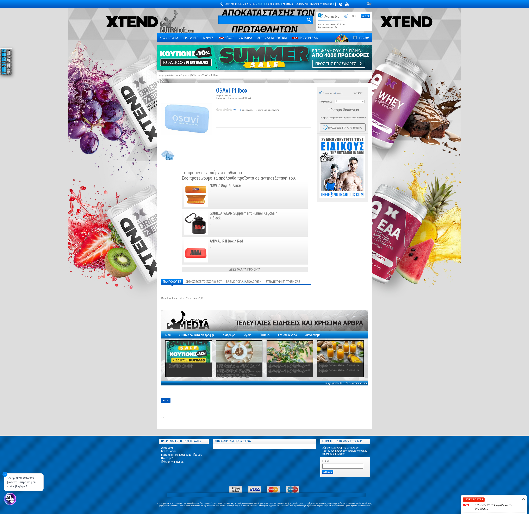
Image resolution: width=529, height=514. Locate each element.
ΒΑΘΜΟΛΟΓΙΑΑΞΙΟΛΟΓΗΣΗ (243, 282)
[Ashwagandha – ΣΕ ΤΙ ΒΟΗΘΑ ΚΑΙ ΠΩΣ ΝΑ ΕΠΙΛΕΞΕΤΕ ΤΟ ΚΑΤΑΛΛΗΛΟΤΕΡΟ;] (290, 352)
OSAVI (227, 95)
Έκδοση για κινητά (172, 462)
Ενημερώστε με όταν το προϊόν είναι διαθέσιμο (343, 117)
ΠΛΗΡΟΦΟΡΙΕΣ (172, 282)
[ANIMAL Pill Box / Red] (196, 250)
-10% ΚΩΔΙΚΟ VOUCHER (180, 365)
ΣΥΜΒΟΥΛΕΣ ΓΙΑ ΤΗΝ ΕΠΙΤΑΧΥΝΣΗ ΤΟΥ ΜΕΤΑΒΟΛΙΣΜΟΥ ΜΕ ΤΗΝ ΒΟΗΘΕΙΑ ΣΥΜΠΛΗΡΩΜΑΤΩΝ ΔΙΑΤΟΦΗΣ (239, 367)
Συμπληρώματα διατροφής (196, 335)
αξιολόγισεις (247, 110)
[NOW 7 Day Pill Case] (196, 195)
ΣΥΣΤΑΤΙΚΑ (245, 38)
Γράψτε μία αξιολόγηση (267, 110)
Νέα (168, 335)
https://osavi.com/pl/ (191, 297)
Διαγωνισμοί (313, 335)
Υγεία (247, 335)
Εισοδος (364, 38)
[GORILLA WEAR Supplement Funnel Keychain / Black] (196, 223)
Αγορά (365, 16)
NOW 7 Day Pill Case (225, 185)
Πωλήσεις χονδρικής (321, 3)
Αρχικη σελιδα (169, 38)
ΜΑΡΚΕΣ (208, 38)
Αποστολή (288, 3)
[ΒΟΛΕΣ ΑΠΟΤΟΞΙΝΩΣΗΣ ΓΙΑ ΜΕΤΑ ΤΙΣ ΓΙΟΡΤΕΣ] (340, 352)
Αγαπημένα (331, 16)
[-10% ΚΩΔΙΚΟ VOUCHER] (189, 352)
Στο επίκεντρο (287, 335)
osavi (165, 400)
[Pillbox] (186, 116)
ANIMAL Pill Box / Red (226, 241)
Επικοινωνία (301, 3)
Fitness (264, 335)
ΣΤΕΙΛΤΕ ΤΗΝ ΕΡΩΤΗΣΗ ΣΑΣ (283, 282)
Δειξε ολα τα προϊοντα (272, 38)
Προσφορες (190, 38)
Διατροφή (229, 335)
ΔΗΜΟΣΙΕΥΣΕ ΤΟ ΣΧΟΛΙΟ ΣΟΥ (204, 282)
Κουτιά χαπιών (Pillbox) (239, 98)
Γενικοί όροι (168, 451)
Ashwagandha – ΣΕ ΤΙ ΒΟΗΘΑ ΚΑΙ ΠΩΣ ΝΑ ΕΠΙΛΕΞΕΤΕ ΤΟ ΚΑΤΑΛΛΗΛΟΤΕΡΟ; (289, 366)
